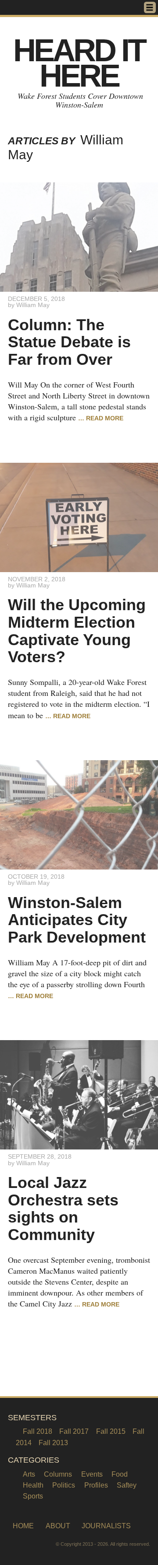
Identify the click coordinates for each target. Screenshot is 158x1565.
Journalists (106, 1526)
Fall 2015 (111, 1431)
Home (23, 1526)
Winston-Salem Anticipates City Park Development (77, 920)
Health (33, 1485)
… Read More (100, 418)
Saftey (126, 1485)
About (58, 1526)
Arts (29, 1474)
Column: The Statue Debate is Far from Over (69, 342)
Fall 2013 (53, 1442)
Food (119, 1474)
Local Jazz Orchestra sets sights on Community (63, 1209)
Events (92, 1474)
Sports (33, 1496)
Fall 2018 (37, 1431)
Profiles (96, 1485)
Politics (63, 1485)
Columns (58, 1474)
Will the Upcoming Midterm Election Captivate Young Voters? (77, 631)
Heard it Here (79, 63)
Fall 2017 (74, 1431)
